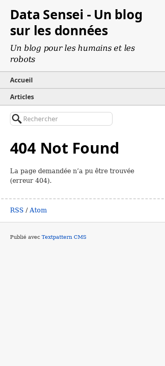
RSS (17, 210)
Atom (38, 210)
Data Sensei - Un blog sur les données (76, 22)
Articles (22, 96)
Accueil (21, 80)
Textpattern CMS (64, 237)
